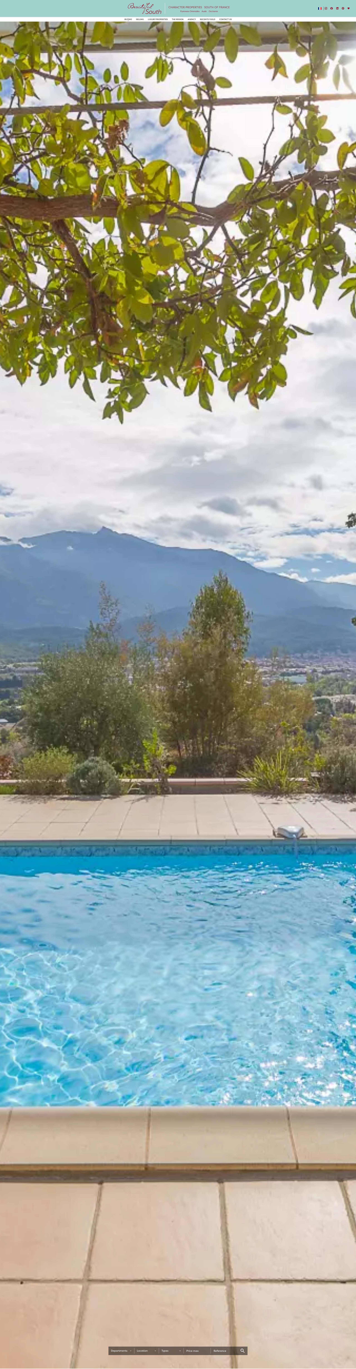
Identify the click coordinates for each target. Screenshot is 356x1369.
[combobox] (121, 1351)
